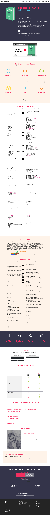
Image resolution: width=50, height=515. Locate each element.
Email (17, 490)
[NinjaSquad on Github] (39, 503)
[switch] (46, 1)
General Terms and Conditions (40, 506)
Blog (36, 1)
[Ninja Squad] (5, 1)
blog (44, 442)
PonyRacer (27, 243)
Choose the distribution (25, 484)
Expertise (22, 1)
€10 (22, 479)
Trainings (29, 1)
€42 (25, 479)
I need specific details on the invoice (23, 493)
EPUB (17, 357)
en (42, 1)
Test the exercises (32, 357)
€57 (27, 479)
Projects (30, 502)
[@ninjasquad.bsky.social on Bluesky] (36, 503)
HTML (17, 360)
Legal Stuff (37, 505)
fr (43, 1)
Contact (39, 1)
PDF (17, 358)
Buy (19, 31)
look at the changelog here (36, 108)
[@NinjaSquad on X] (38, 503)
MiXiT (29, 445)
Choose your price (25, 478)
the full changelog (32, 35)
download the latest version (35, 33)
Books (33, 1)
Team (26, 1)
